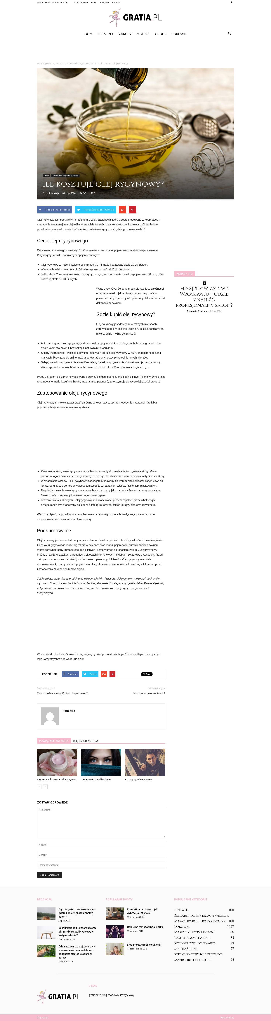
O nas (94, 2)
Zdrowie (179, 34)
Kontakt (116, 2)
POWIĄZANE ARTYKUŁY (54, 741)
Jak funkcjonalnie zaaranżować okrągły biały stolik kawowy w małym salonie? (77, 931)
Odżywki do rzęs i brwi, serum (65, 175)
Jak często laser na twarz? (149, 693)
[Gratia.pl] (135, 17)
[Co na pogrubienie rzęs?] (145, 762)
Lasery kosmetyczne (192, 937)
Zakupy (125, 34)
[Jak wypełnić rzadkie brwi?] (101, 762)
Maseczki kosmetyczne (194, 932)
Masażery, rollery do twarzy (200, 921)
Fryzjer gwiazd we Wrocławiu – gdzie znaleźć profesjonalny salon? (204, 297)
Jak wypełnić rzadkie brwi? (96, 779)
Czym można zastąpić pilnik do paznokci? (62, 693)
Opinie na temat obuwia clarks (145, 927)
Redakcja (54, 193)
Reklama (104, 2)
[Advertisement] (135, 51)
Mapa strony (227, 1017)
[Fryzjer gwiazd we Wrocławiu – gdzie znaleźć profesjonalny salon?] (46, 913)
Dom (89, 34)
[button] (229, 33)
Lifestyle (106, 34)
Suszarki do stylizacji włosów (201, 915)
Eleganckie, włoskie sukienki (144, 944)
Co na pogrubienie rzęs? (138, 779)
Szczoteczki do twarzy (195, 943)
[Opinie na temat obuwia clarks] (115, 931)
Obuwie (181, 910)
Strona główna (81, 2)
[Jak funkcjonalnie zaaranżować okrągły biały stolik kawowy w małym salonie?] (46, 932)
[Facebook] (231, 2)
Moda (142, 34)
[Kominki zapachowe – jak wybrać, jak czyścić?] (115, 913)
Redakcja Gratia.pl (197, 311)
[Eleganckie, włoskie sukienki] (115, 949)
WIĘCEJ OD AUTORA (85, 741)
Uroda (160, 34)
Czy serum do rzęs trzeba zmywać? (57, 779)
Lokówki (182, 926)
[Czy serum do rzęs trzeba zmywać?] (57, 762)
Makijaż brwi (185, 949)
